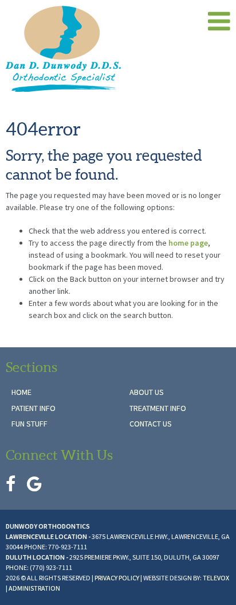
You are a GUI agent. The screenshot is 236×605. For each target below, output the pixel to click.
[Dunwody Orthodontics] (102, 49)
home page (188, 243)
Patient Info (33, 408)
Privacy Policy (117, 577)
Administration (34, 588)
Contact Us (150, 423)
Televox (216, 577)
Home (21, 392)
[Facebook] (10, 483)
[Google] (34, 483)
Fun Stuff (29, 423)
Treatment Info (157, 408)
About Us (146, 392)
